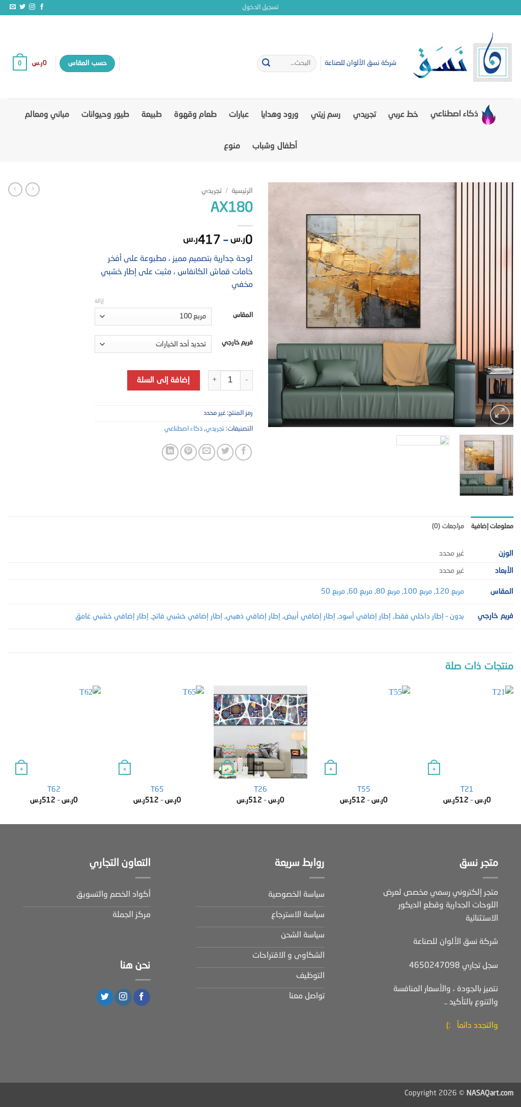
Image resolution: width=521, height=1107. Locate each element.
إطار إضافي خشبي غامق (112, 616)
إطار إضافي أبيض (309, 616)
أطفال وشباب (274, 146)
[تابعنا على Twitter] (22, 7)
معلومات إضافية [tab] (492, 526)
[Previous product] (15, 189)
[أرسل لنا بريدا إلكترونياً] (13, 7)
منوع (232, 146)
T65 (157, 789)
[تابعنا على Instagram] (32, 7)
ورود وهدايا (280, 115)
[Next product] (32, 189)
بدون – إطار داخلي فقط (429, 616)
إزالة (99, 301)
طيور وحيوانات (105, 115)
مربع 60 (360, 591)
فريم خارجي (237, 342)
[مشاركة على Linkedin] (170, 452)
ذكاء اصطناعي (454, 114)
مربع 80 (388, 591)
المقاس (243, 315)
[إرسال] (266, 63)
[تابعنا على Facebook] (42, 7)
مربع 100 (417, 591)
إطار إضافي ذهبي (253, 616)
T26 (260, 789)
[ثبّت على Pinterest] (188, 452)
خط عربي (403, 115)
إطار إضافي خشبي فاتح (187, 616)
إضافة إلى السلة (163, 380)
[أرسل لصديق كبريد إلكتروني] (206, 452)
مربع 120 (450, 591)
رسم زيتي (325, 115)
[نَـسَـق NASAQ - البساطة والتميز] (462, 56)
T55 (363, 789)
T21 (467, 789)
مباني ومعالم (47, 115)
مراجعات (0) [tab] (448, 526)
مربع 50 (333, 591)
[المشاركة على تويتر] (225, 452)
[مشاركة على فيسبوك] (243, 452)
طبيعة (151, 115)
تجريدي (364, 115)
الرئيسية (242, 191)
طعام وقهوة (195, 115)
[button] (260, 7)
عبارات (239, 115)
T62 (54, 789)
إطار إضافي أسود (365, 616)
